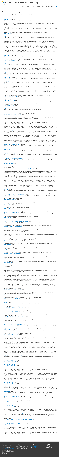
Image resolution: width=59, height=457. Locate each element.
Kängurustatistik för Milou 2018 (9, 105)
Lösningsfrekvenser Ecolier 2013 (9, 384)
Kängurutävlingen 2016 (7, 208)
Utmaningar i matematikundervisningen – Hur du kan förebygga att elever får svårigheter (18, 168)
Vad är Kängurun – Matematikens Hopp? (10, 139)
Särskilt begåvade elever (8, 262)
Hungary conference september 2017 (10, 199)
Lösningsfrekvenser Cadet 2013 (9, 382)
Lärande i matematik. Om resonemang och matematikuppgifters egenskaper (16, 321)
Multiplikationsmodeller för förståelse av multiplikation (13, 158)
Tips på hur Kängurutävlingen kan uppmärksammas (12, 130)
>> (8, 436)
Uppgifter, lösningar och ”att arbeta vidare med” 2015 (12, 114)
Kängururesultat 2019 (7, 88)
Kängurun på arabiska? (7, 244)
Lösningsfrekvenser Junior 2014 (9, 360)
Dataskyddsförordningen (34, 446)
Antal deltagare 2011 (7, 424)
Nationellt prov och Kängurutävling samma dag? (11, 249)
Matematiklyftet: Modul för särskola (9, 339)
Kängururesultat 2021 (7, 77)
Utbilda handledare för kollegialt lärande (10, 236)
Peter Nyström (36, 447)
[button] (29, 6)
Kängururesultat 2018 (7, 110)
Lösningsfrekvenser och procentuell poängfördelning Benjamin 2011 (15, 422)
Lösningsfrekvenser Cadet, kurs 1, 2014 (10, 361)
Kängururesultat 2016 (7, 204)
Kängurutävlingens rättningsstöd (9, 100)
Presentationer (6, 189)
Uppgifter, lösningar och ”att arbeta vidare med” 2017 (12, 144)
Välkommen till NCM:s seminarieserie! (10, 350)
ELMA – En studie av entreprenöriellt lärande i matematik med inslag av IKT (16, 221)
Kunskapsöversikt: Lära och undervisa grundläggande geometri (14, 307)
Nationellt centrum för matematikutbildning (21, 3)
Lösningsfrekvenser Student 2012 (9, 401)
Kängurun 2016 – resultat (8, 217)
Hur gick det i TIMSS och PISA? (9, 163)
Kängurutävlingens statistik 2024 (9, 36)
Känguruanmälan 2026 (7, 33)
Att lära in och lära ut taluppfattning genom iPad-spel (12, 231)
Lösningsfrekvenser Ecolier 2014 (9, 365)
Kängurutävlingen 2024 (8, 55)
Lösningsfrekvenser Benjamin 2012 (9, 405)
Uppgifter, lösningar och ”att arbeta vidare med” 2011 (12, 429)
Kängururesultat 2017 (7, 149)
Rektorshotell (6, 302)
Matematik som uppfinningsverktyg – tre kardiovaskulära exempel (14, 194)
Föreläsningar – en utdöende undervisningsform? (12, 253)
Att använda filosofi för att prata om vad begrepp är (12, 311)
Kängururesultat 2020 (7, 83)
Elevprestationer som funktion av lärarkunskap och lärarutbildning (14, 316)
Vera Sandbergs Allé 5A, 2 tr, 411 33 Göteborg (8, 448)
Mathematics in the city (7, 344)
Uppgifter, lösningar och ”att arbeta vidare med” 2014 (12, 366)
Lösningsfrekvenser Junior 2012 (9, 402)
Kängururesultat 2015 (7, 294)
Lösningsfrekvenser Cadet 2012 (9, 404)
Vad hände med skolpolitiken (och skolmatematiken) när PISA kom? (15, 298)
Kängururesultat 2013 (7, 391)
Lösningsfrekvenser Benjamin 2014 (9, 364)
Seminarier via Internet (7, 329)
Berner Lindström (7, 272)
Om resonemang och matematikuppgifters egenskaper (13, 324)
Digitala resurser (6, 173)
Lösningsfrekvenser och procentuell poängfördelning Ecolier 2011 (14, 423)
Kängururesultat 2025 (7, 25)
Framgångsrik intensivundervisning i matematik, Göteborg (13, 413)
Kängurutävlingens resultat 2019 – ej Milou (11, 96)
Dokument (5, 184)
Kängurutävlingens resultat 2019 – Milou (10, 94)
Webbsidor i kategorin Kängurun (9, 81)
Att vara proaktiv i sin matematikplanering (10, 153)
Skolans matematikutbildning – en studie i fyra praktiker (13, 355)
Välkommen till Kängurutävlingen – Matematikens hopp (13, 240)
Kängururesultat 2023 (7, 63)
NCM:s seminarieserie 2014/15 (9, 283)
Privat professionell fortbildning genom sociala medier (13, 226)
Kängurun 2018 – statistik (8, 108)
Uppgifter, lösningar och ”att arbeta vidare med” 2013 (12, 386)
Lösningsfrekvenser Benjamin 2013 (9, 383)
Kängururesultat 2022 (7, 72)
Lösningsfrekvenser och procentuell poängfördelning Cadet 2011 (14, 420)
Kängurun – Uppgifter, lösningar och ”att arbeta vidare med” (13, 67)
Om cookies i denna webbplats (35, 445)
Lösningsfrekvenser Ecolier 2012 (9, 406)
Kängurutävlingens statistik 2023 (9, 60)
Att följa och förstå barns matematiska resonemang (12, 258)
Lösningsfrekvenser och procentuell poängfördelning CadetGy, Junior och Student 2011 (18, 419)
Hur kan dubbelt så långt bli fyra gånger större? (11, 334)
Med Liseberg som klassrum (8, 267)
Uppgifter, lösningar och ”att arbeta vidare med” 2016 (12, 119)
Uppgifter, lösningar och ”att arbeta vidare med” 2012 (12, 396)
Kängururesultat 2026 (7, 19)
